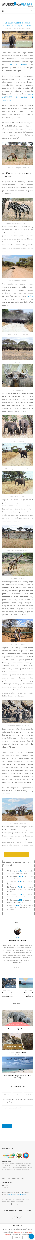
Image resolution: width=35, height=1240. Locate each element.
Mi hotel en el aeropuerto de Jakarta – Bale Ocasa (26, 995)
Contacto (5, 1187)
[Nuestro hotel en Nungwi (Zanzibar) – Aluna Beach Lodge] (17, 1065)
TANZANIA (17, 20)
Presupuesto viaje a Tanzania (17, 1029)
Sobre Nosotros (7, 1183)
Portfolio (5, 1185)
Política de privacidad (17, 1204)
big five (30, 296)
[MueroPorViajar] (17, 4)
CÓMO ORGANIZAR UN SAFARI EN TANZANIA (17, 97)
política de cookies (18, 1232)
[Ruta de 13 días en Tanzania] (17, 1041)
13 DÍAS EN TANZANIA (15, 65)
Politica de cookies (6, 1204)
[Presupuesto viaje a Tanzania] (17, 1018)
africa (17, 922)
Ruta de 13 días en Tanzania (17, 1052)
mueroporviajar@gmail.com (17, 1194)
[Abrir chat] (31, 1236)
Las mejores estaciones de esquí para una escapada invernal (9, 995)
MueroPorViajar (17, 940)
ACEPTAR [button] (17, 1237)
